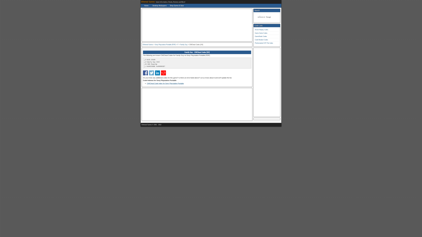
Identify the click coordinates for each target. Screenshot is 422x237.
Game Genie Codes (261, 33)
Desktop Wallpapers (160, 6)
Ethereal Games (148, 1)
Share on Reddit (163, 72)
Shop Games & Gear (177, 6)
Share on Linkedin (157, 72)
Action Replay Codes (261, 30)
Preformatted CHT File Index (264, 43)
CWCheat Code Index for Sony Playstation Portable (165, 83)
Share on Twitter (151, 72)
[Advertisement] (197, 25)
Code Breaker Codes (261, 40)
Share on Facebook (145, 72)
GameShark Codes (261, 36)
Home (146, 6)
